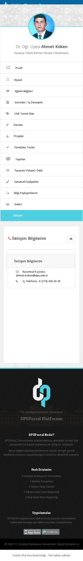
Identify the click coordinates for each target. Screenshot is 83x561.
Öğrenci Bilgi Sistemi (42, 486)
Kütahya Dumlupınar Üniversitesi (42, 476)
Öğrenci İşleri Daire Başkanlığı (42, 492)
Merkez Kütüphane (42, 481)
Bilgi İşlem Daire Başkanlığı (42, 497)
